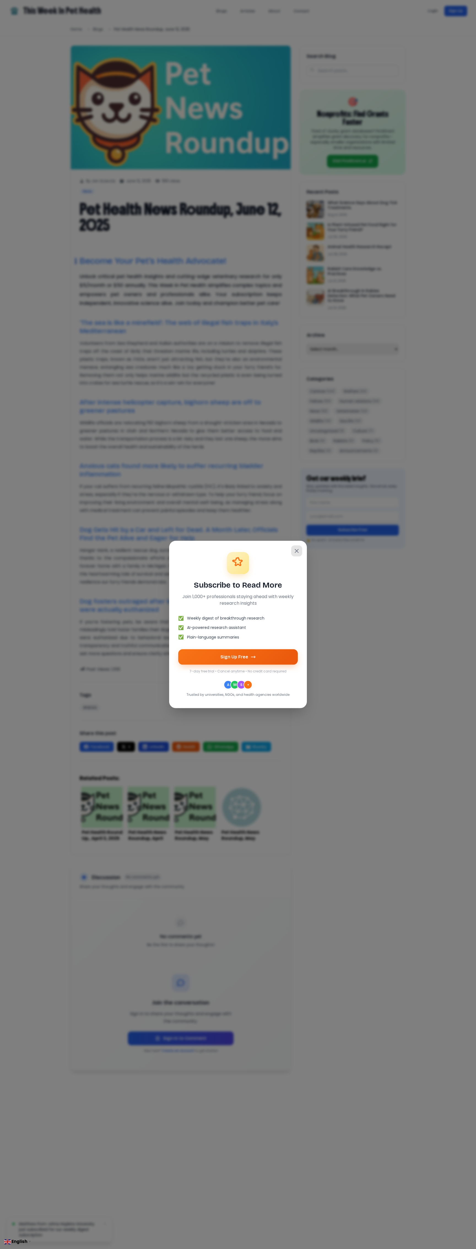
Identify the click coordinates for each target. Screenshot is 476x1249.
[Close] (296, 550)
